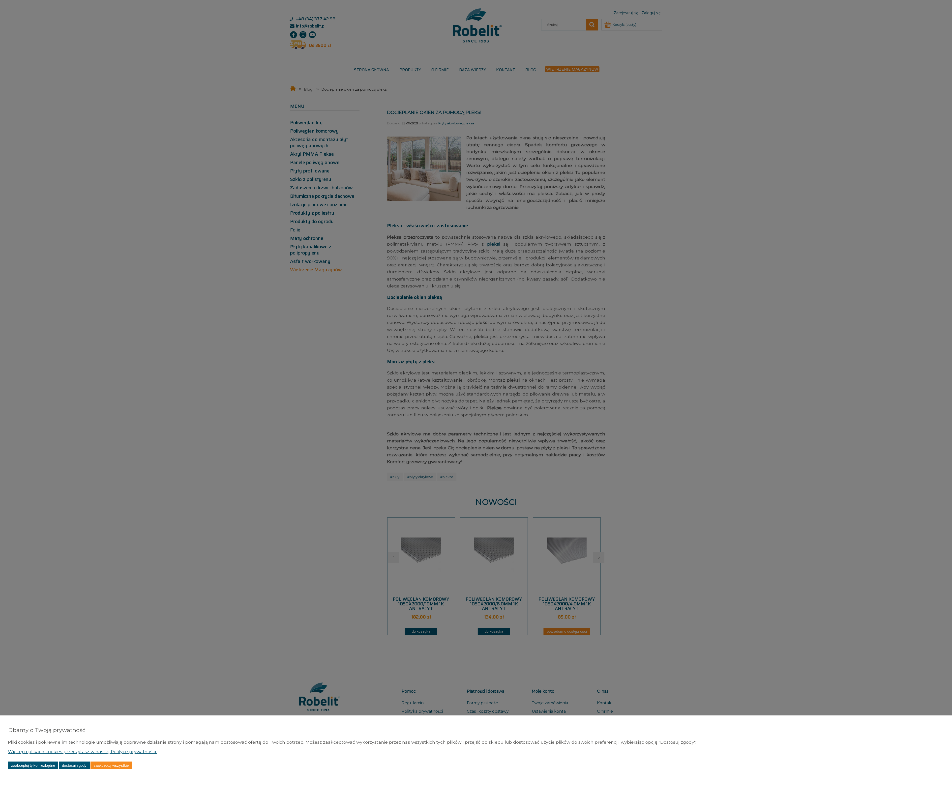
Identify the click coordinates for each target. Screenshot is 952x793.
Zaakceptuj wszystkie (111, 765)
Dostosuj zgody (74, 765)
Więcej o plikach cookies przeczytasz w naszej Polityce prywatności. (82, 751)
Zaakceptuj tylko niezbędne (33, 765)
